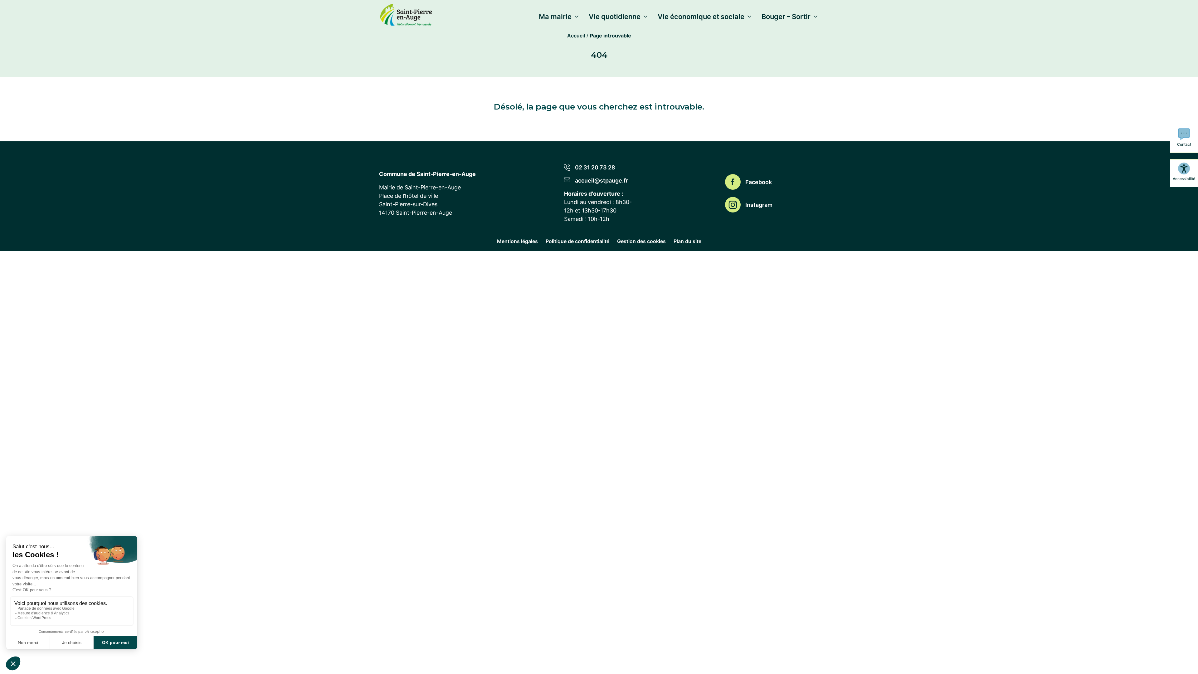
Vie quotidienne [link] (614, 16)
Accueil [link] (576, 35)
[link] (406, 13)
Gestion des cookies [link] (641, 241)
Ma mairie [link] (555, 16)
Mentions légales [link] (517, 241)
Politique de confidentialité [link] (577, 241)
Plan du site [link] (687, 241)
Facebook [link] (758, 182)
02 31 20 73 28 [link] (595, 167)
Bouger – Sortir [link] (786, 16)
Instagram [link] (758, 205)
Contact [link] (1184, 144)
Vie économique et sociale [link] (701, 16)
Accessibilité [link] (1184, 178)
